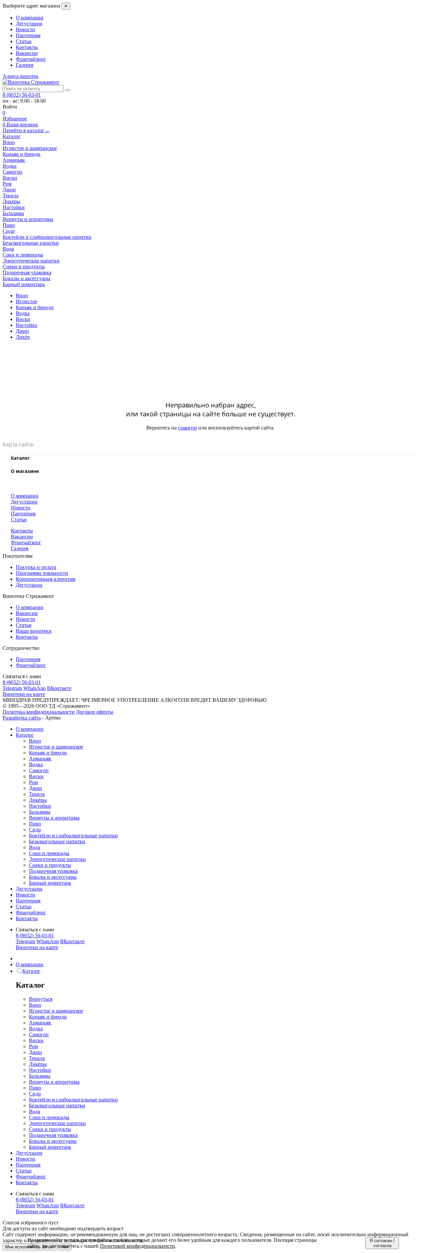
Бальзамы (39, 812)
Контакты (27, 47)
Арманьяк (40, 758)
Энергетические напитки (57, 859)
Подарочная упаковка (53, 871)
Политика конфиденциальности (39, 712)
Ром (33, 782)
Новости (25, 29)
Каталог (12, 136)
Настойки (40, 806)
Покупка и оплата (36, 567)
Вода (34, 847)
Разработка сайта (22, 718)
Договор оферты (94, 712)
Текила (37, 794)
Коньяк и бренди (48, 752)
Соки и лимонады (49, 853)
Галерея (24, 65)
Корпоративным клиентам (45, 579)
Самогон (39, 770)
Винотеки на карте (24, 694)
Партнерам (28, 35)
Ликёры (38, 800)
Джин (35, 788)
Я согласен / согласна (382, 1243)
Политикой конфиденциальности (137, 1246)
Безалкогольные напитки (57, 841)
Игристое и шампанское (56, 746)
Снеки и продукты (50, 865)
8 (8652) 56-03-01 (22, 95)
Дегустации (29, 23)
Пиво (35, 823)
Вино (35, 741)
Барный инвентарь (50, 883)
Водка (36, 764)
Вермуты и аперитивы (54, 818)
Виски (36, 776)
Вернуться (40, 999)
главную (187, 427)
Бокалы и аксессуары (53, 877)
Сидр (35, 829)
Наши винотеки (34, 631)
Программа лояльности (42, 573)
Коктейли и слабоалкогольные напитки (73, 835)
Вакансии (27, 53)
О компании (29, 17)
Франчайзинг (31, 59)
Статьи (24, 41)
